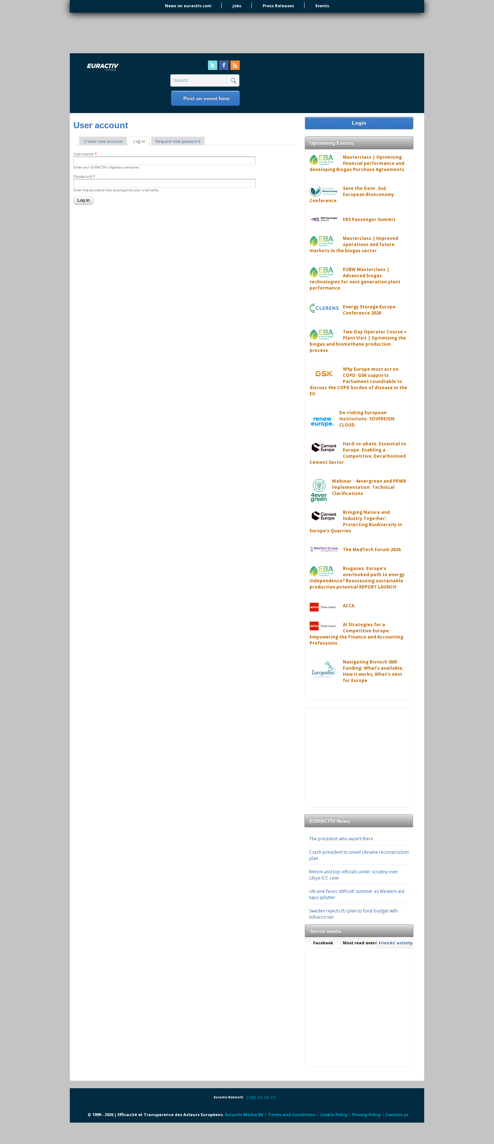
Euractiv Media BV (244, 1114)
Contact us (397, 1114)
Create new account (103, 141)
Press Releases (278, 5)
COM (251, 1097)
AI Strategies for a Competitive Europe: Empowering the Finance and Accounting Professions (356, 633)
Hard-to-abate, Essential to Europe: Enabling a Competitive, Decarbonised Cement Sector (358, 453)
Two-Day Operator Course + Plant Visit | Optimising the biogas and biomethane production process (358, 341)
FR (266, 1097)
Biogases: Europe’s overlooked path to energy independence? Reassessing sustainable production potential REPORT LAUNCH (357, 577)
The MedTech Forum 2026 (372, 549)
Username (85, 154)
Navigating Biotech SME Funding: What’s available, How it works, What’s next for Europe (373, 671)
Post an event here (206, 98)
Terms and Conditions (291, 1114)
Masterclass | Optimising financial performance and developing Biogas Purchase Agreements (357, 163)
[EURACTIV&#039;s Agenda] (121, 67)
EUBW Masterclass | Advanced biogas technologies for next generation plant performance (355, 278)
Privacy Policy (366, 1114)
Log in (141, 141)
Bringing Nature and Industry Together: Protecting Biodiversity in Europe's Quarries (356, 521)
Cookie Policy (334, 1114)
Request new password (178, 141)
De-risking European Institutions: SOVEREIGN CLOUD (367, 418)
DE (260, 1097)
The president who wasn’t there (341, 839)
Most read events (360, 942)
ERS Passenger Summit (369, 219)
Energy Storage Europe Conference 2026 (369, 310)
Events (322, 5)
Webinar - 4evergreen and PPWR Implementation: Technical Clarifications (369, 487)
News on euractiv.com (188, 5)
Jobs (237, 5)
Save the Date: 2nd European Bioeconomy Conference (352, 194)
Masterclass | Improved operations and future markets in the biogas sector (354, 244)
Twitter (212, 65)
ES (273, 1097)
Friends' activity (396, 942)
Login (359, 123)
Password (84, 176)
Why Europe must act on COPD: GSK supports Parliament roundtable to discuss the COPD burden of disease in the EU (358, 381)
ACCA (348, 606)
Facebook (224, 65)
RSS (235, 65)
